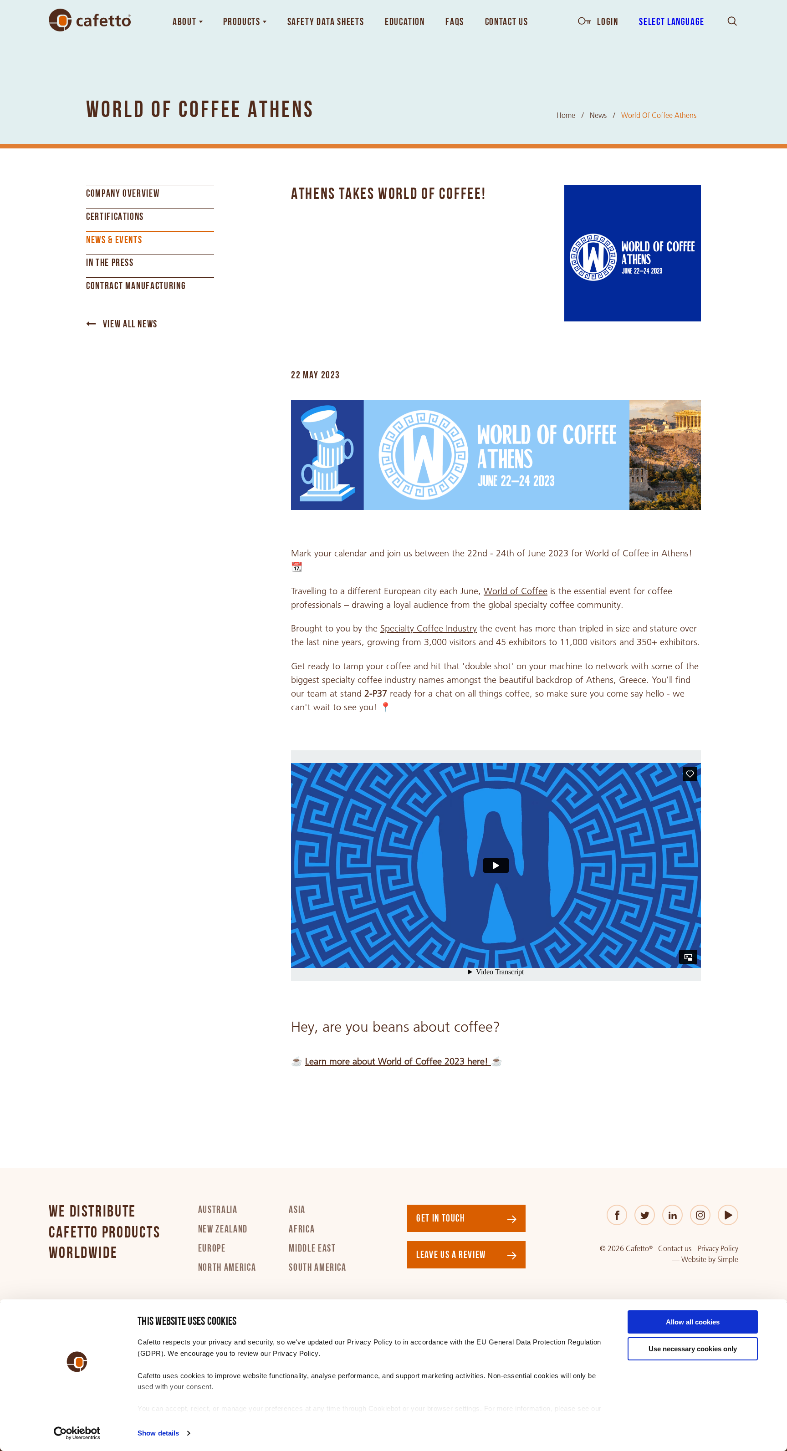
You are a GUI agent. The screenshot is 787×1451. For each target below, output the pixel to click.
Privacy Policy (718, 1248)
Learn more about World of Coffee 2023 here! (398, 1061)
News (598, 115)
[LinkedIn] (672, 1215)
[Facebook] (617, 1215)
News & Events (114, 240)
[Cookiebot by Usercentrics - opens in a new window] (77, 1433)
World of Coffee (515, 590)
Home (566, 115)
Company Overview (122, 194)
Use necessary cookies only (693, 1349)
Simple (727, 1259)
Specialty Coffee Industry (428, 628)
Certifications (115, 217)
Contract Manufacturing (136, 286)
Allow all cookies (693, 1322)
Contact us (674, 1248)
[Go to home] (90, 20)
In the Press (110, 263)
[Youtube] (728, 1215)
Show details (158, 1433)
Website (693, 1259)
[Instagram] (700, 1215)
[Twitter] (644, 1215)
